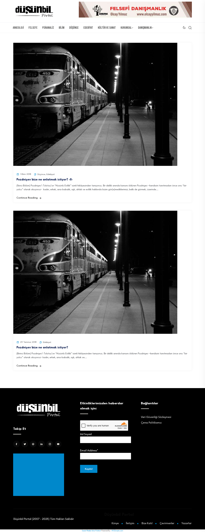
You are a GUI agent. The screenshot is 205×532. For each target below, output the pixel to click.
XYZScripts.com (117, 531)
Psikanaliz (48, 28)
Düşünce (74, 28)
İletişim (130, 523)
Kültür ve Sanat (107, 28)
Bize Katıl (147, 523)
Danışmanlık (145, 28)
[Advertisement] (39, 474)
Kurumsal (126, 28)
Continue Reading (27, 198)
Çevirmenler (167, 523)
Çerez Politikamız (151, 422)
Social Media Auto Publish (91, 531)
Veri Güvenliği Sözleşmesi (156, 417)
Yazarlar (186, 523)
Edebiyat (88, 28)
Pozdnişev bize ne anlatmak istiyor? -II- (44, 179)
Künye (115, 523)
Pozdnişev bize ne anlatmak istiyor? (42, 347)
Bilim (61, 28)
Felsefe (33, 28)
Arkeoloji (18, 28)
